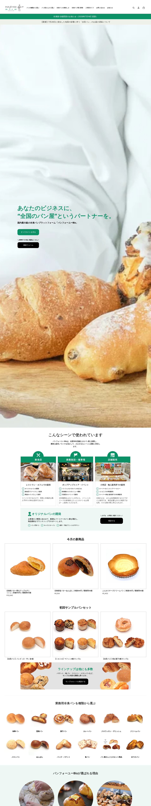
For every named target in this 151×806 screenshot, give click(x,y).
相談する (111, 521)
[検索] (133, 7)
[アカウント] (138, 7)
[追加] (46, 585)
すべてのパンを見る (28, 232)
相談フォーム (28, 245)
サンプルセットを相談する (75, 682)
